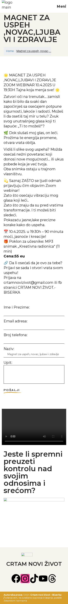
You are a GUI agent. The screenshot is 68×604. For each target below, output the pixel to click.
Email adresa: (15, 321)
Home (10, 51)
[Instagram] (25, 578)
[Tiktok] (34, 578)
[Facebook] (15, 578)
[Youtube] (43, 578)
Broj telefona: (15, 335)
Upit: (8, 362)
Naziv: (9, 349)
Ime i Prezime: (17, 307)
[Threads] (52, 578)
